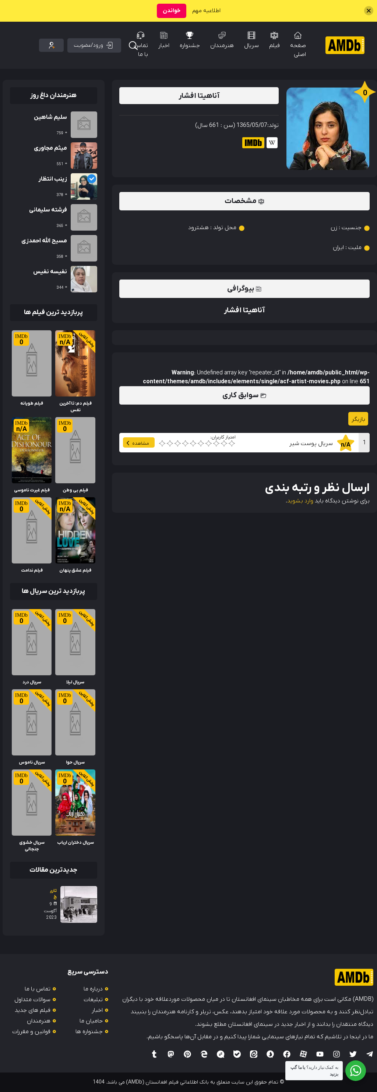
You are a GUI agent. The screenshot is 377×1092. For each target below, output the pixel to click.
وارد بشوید (300, 501)
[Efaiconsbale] (237, 1054)
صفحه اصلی (298, 50)
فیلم (274, 45)
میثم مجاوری (50, 148)
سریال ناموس (32, 762)
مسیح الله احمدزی (44, 241)
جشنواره (190, 45)
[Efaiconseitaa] (253, 1054)
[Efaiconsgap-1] (220, 1054)
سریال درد (31, 682)
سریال (251, 45)
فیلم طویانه (31, 403)
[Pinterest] (187, 1054)
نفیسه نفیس (50, 271)
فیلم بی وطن (75, 490)
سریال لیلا (75, 682)
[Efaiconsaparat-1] (303, 1054)
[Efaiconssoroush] (270, 1054)
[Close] (368, 10)
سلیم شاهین (50, 117)
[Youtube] (320, 1054)
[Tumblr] (154, 1054)
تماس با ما (141, 50)
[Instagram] (336, 1054)
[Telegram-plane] (369, 1054)
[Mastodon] (171, 1054)
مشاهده (140, 443)
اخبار (163, 45)
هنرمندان (222, 45)
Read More (81, 334)
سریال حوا (75, 762)
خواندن (171, 10)
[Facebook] (286, 1054)
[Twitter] (353, 1054)
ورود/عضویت (88, 45)
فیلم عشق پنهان (75, 570)
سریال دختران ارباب (75, 843)
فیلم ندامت (32, 570)
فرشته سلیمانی (48, 210)
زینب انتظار (52, 179)
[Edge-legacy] (204, 1054)
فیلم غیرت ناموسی (32, 490)
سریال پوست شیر (311, 443)
